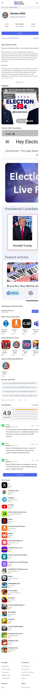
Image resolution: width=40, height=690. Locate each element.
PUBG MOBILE (25, 675)
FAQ (2, 687)
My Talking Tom (26, 666)
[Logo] (19, 3)
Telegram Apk (5, 675)
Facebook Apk (5, 669)
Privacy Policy (25, 687)
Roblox (23, 678)
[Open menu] (2, 3)
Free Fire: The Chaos (27, 672)
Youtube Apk (5, 678)
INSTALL (20, 33)
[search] (37, 3)
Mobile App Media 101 (17, 17)
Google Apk (5, 666)
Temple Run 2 (25, 669)
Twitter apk (4, 672)
